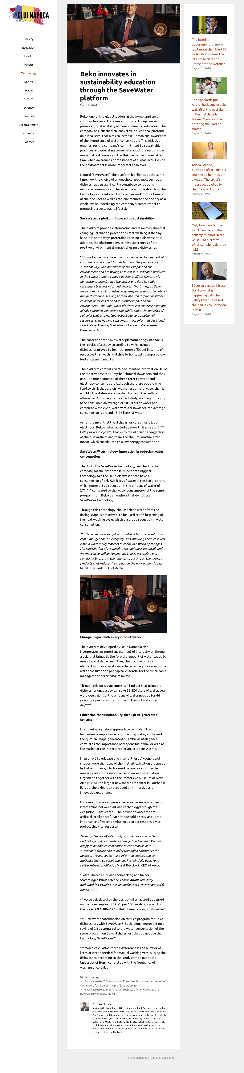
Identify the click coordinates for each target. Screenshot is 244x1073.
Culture (28, 99)
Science (29, 107)
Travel (28, 90)
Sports (28, 81)
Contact (28, 141)
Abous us (29, 133)
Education (28, 47)
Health (28, 56)
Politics (29, 64)
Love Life (28, 116)
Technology (28, 73)
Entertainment (29, 124)
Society (28, 39)
